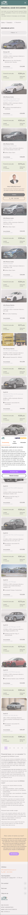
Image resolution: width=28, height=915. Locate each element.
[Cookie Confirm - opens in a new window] (20, 438)
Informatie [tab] (23, 442)
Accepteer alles (14, 471)
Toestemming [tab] (5, 442)
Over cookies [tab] (14, 442)
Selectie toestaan (14, 475)
